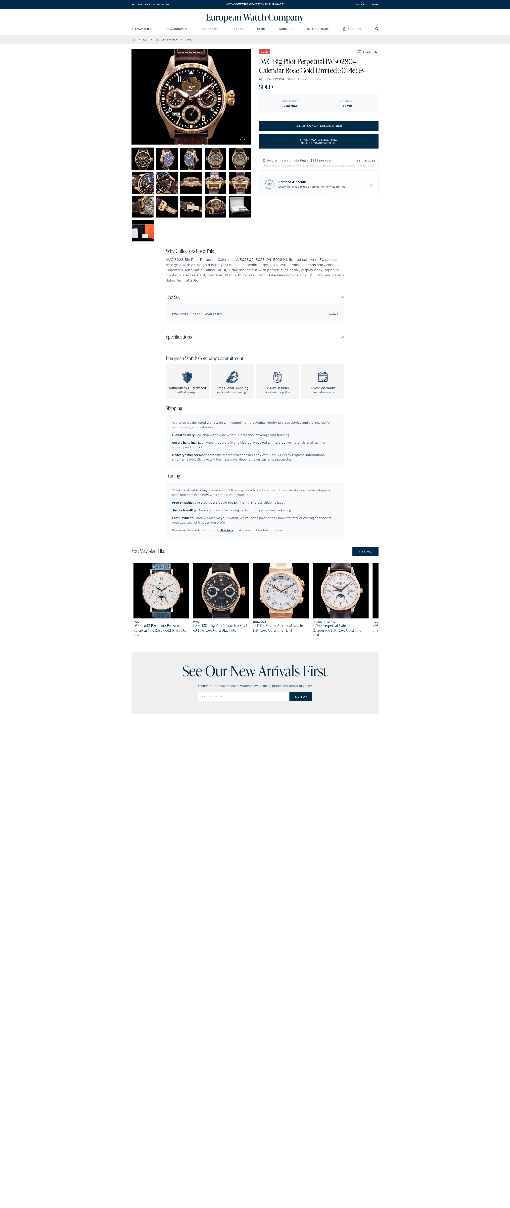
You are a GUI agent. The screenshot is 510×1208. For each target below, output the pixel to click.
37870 (188, 39)
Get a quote (365, 160)
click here (226, 530)
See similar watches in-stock (318, 125)
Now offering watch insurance (254, 4)
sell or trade (318, 29)
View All (365, 551)
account (354, 29)
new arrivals (176, 29)
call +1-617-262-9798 (367, 4)
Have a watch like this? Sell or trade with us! (318, 141)
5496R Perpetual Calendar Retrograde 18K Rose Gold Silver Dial (338, 630)
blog (261, 29)
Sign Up (301, 696)
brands (237, 29)
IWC (145, 39)
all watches (141, 29)
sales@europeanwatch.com (150, 4)
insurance (209, 29)
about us (286, 29)
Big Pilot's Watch (166, 39)
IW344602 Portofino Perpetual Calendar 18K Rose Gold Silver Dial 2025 (160, 630)
